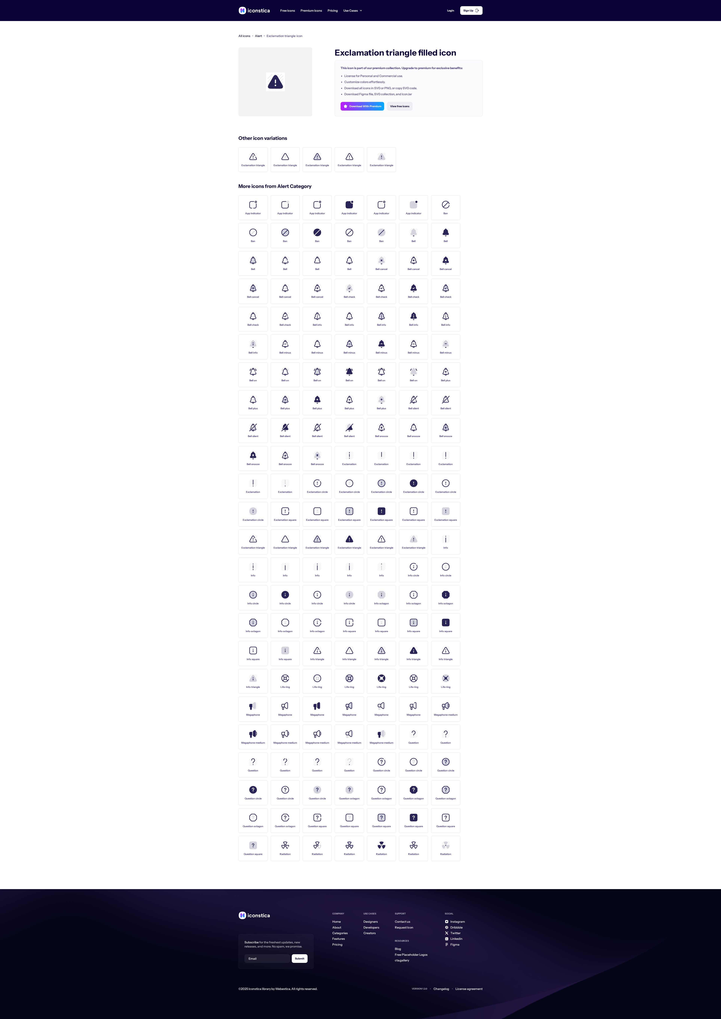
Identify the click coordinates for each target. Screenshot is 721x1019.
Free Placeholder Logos (411, 954)
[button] (354, 10)
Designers (371, 921)
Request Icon (404, 927)
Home (336, 921)
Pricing (333, 10)
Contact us (402, 921)
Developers (371, 927)
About (336, 927)
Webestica (282, 989)
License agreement (469, 989)
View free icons (399, 106)
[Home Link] (254, 915)
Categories (340, 933)
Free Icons (287, 10)
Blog (398, 949)
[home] (254, 10)
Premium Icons (311, 10)
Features (338, 939)
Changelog (441, 989)
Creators (370, 933)
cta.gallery (402, 960)
